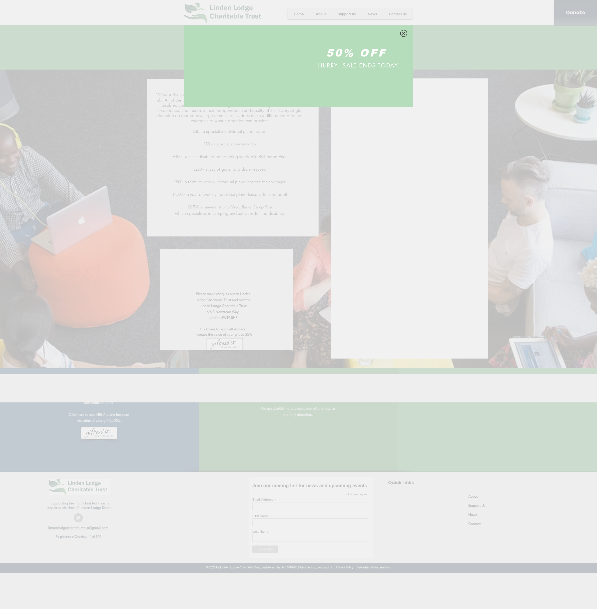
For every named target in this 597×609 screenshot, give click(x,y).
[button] (403, 33)
